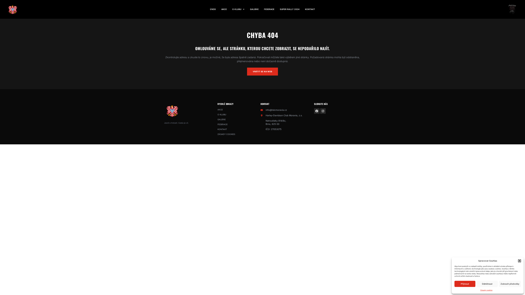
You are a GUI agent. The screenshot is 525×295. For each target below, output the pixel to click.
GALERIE (254, 9)
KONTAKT (310, 9)
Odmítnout (487, 284)
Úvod (213, 9)
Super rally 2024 (290, 9)
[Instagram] (323, 111)
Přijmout (465, 284)
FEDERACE (269, 9)
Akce (224, 9)
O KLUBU (236, 9)
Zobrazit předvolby (510, 284)
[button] (519, 260)
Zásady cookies (486, 290)
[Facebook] (317, 111)
